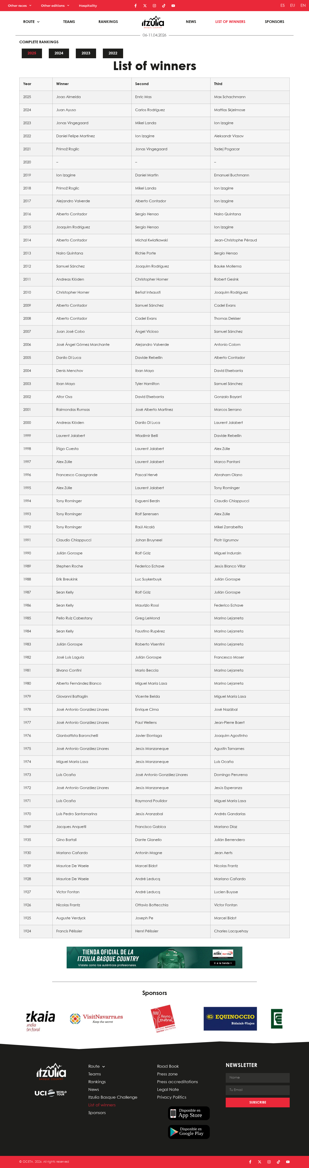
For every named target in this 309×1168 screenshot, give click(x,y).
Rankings (108, 22)
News (191, 22)
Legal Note (168, 1090)
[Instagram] (154, 5)
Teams (69, 22)
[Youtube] (173, 5)
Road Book (168, 1067)
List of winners (230, 22)
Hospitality (88, 5)
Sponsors (274, 22)
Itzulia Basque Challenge (112, 1097)
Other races (17, 5)
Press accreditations (177, 1082)
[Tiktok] (164, 5)
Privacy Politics (171, 1097)
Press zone (167, 1074)
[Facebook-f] (135, 5)
